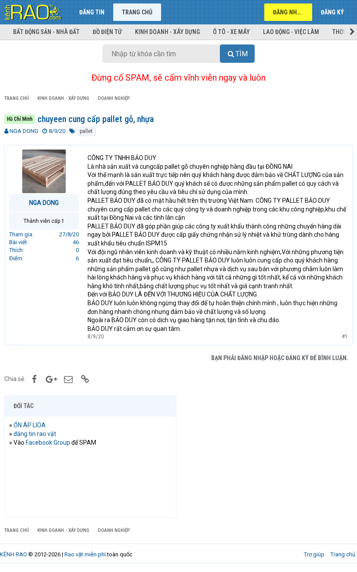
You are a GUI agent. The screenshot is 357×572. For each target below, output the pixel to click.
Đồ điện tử (107, 31)
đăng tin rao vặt (34, 433)
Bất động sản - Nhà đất (46, 31)
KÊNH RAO (13, 554)
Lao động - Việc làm (291, 31)
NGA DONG (24, 131)
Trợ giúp (314, 554)
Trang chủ (137, 12)
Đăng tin (91, 12)
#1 (345, 337)
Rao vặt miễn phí (85, 554)
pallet (86, 131)
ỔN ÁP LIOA (29, 425)
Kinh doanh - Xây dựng (167, 31)
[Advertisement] (267, 456)
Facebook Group (48, 442)
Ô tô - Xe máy (231, 31)
